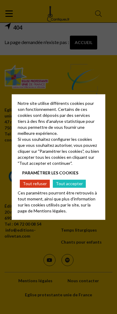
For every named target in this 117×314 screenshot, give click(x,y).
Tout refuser (35, 183)
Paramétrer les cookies (50, 172)
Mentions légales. (50, 210)
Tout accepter (69, 183)
